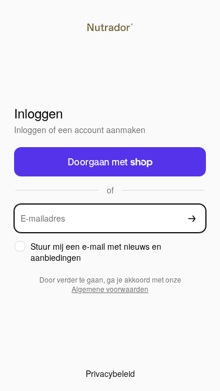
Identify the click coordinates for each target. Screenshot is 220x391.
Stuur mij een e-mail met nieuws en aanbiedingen (96, 252)
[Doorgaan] (192, 218)
